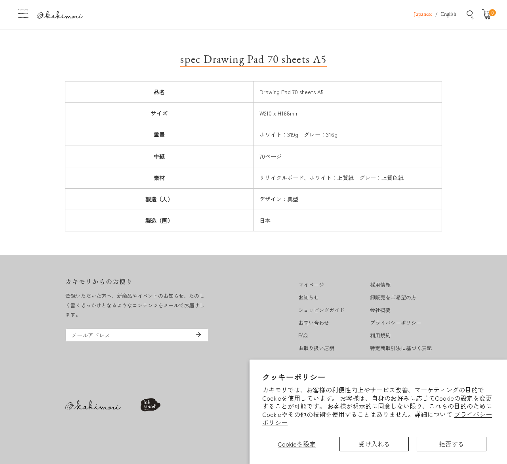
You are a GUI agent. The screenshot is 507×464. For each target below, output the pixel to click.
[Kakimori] (60, 14)
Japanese (423, 14)
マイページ (311, 284)
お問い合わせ (313, 322)
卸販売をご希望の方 (393, 297)
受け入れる (374, 444)
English (448, 14)
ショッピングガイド (321, 310)
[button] (488, 14)
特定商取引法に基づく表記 (401, 348)
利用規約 (380, 335)
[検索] (470, 14)
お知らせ (308, 297)
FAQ (302, 335)
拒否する (451, 444)
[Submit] (198, 334)
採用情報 (380, 284)
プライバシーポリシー (395, 322)
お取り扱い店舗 (316, 348)
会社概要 (380, 310)
